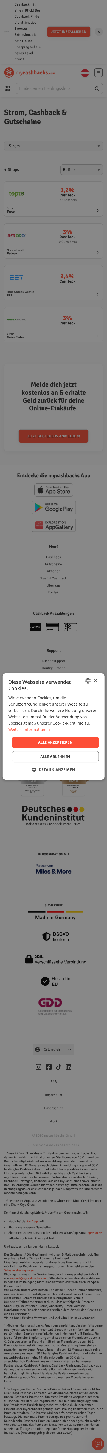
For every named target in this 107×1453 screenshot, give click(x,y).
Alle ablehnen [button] (55, 756)
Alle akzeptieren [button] (55, 742)
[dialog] (54, 726)
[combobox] (88, 681)
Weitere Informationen (29, 729)
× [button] (95, 681)
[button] (53, 769)
